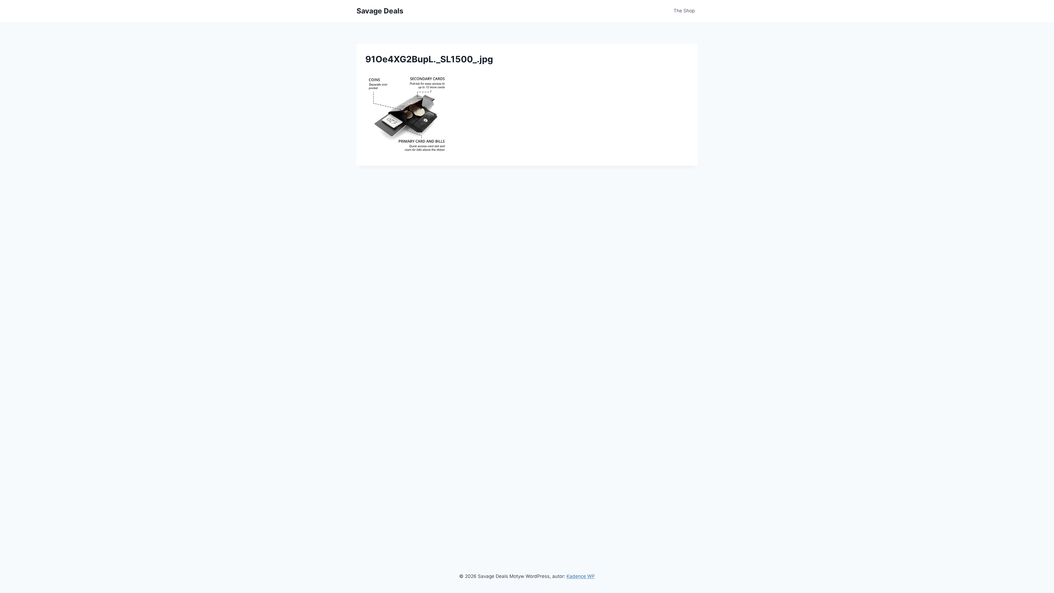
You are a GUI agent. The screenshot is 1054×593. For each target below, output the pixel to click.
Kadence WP (581, 576)
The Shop (684, 10)
